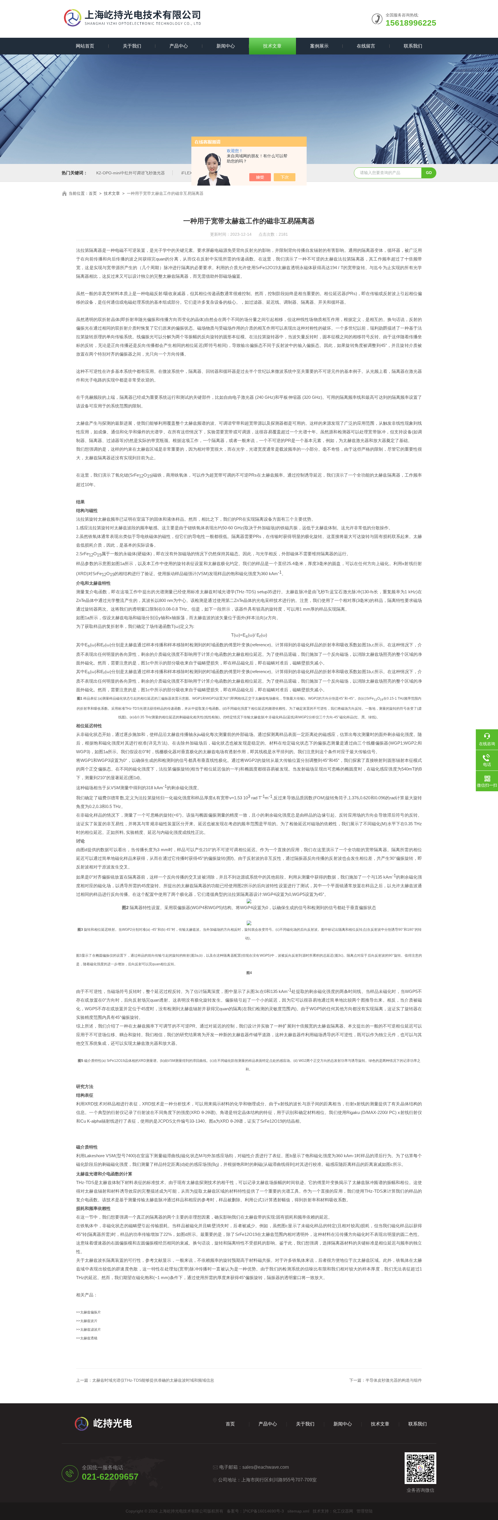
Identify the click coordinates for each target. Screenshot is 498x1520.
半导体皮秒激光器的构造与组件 (393, 1380)
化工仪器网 (343, 1511)
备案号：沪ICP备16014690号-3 (255, 1511)
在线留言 (366, 46)
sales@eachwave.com (265, 1467)
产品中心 (178, 46)
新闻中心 (225, 46)
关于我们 (132, 46)
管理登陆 (364, 1511)
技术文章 (272, 46)
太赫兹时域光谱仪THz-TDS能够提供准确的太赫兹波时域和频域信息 (153, 1380)
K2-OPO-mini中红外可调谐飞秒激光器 (130, 173)
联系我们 (413, 46)
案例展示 (319, 46)
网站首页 (85, 46)
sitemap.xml (298, 1511)
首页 (93, 193)
